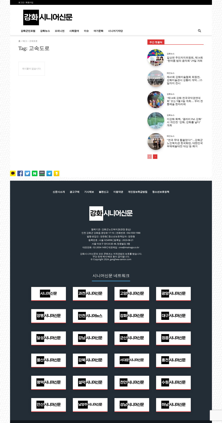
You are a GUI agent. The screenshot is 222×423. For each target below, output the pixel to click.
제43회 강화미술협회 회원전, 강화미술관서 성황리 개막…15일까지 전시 (184, 80)
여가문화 (98, 31)
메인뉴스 (170, 73)
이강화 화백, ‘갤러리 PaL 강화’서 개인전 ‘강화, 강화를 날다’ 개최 (184, 122)
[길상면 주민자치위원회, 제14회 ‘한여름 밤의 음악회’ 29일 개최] (155, 57)
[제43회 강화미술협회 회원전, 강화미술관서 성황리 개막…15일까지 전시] (155, 78)
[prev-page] (149, 156)
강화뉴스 (45, 31)
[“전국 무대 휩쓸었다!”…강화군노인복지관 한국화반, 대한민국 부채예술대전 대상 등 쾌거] (155, 141)
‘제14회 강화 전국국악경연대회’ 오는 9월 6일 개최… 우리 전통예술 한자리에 (185, 101)
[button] (199, 31)
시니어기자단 (115, 31)
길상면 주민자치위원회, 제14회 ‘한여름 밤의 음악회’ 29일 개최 (185, 59)
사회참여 (74, 31)
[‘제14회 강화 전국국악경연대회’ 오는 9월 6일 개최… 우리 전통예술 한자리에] (155, 99)
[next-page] (155, 156)
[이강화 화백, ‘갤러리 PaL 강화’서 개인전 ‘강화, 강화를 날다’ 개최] (155, 120)
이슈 (86, 31)
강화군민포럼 (28, 31)
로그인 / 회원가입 (25, 2)
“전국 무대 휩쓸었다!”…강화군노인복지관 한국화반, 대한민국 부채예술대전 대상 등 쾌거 (185, 143)
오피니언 (60, 31)
